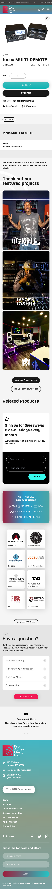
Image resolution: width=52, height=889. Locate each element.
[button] (26, 220)
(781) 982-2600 (14, 778)
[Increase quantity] (23, 76)
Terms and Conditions (12, 809)
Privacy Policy (9, 826)
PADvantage (30, 106)
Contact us (33, 726)
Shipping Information (12, 813)
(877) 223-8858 (14, 775)
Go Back (10, 119)
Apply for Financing (25, 101)
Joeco (5, 55)
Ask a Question (12, 106)
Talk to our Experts (26, 696)
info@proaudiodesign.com (19, 770)
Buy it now (26, 93)
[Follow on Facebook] (32, 836)
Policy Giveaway (10, 822)
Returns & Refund (10, 818)
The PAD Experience (18, 789)
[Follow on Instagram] (47, 836)
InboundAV (7, 886)
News (5, 800)
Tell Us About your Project (26, 389)
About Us (7, 804)
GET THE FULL (26, 499)
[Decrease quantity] (12, 76)
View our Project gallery (26, 380)
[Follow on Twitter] (39, 836)
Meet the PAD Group (26, 622)
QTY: (5, 75)
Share (8, 101)
